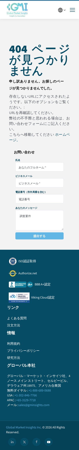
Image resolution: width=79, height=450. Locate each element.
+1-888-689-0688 (40, 390)
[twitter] (24, 442)
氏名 (17, 160)
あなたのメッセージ (26, 208)
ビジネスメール (23, 176)
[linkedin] (12, 442)
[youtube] (49, 442)
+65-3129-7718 (26, 400)
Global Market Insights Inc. (24, 427)
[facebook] (36, 442)
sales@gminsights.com (33, 405)
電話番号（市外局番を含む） (31, 192)
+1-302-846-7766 (26, 395)
